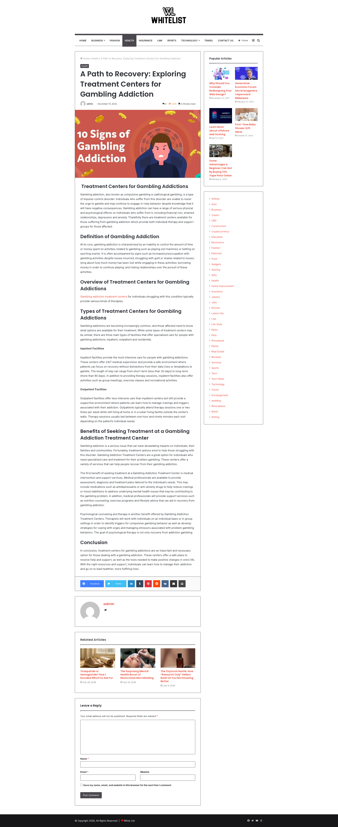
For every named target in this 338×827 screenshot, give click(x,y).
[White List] (169, 17)
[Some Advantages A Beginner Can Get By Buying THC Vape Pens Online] (220, 150)
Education (217, 237)
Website (144, 771)
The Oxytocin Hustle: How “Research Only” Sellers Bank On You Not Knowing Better (177, 676)
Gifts (214, 275)
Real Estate (217, 351)
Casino (215, 215)
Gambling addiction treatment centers (103, 296)
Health (129, 40)
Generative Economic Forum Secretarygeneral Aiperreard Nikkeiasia (246, 91)
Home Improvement (222, 286)
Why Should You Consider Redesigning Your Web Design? (220, 89)
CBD (214, 220)
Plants (214, 346)
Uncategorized (219, 395)
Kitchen (215, 307)
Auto (214, 204)
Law (159, 40)
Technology (189, 40)
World (214, 411)
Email (84, 771)
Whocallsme (218, 406)
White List (129, 820)
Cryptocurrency (220, 231)
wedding (216, 400)
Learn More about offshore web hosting (219, 130)
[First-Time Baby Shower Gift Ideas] (246, 114)
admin (90, 103)
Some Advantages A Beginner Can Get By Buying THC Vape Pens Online (220, 168)
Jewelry (215, 297)
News (214, 329)
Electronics (217, 242)
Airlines (215, 198)
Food (214, 258)
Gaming (215, 269)
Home (82, 40)
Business (97, 40)
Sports (171, 40)
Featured (216, 253)
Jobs (214, 302)
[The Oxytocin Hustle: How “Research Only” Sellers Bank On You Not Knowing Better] (178, 658)
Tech (214, 373)
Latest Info (217, 313)
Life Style (216, 324)
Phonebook (217, 340)
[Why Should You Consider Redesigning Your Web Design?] (220, 73)
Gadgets (216, 264)
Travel (208, 40)
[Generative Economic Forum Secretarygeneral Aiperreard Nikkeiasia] (246, 73)
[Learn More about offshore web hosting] (220, 115)
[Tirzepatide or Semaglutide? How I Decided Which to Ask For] (97, 658)
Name (84, 758)
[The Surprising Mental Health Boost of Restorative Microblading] (137, 658)
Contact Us (225, 40)
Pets (214, 335)
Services (216, 362)
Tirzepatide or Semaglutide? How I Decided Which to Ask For (96, 674)
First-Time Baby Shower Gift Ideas (245, 128)
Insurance (145, 40)
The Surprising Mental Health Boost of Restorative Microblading (137, 674)
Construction (218, 226)
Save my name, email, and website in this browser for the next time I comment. (127, 785)
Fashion (115, 40)
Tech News (217, 378)
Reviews (216, 357)
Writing (215, 417)
